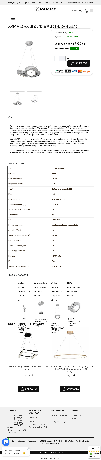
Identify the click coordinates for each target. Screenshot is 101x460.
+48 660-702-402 (35, 3)
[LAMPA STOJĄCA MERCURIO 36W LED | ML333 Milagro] (24, 311)
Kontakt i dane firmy (79, 415)
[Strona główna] (50, 9)
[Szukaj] (80, 10)
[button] (12, 19)
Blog (74, 418)
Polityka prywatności (58, 415)
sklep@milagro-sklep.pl (17, 3)
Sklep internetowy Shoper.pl (50, 458)
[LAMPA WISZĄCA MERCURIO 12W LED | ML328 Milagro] (57, 311)
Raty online (33, 421)
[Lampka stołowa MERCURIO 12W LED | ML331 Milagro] (41, 307)
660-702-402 (77, 441)
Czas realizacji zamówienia (39, 427)
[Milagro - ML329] (17, 99)
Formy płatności (35, 418)
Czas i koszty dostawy (37, 424)
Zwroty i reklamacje (58, 422)
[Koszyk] (89, 11)
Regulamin (54, 418)
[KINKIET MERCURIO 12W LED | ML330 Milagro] (74, 307)
